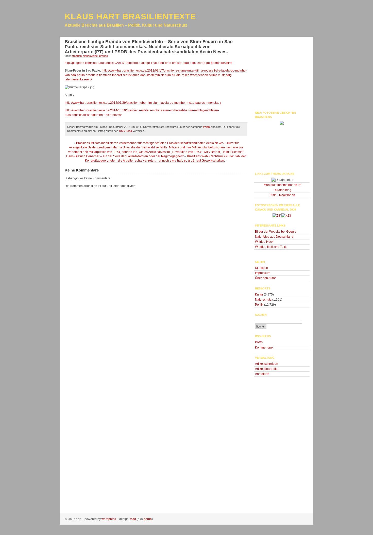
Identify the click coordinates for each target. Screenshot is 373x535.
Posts (259, 342)
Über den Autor (265, 278)
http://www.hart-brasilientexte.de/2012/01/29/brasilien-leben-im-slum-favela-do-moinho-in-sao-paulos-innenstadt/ (143, 103)
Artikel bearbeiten (267, 369)
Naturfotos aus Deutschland (274, 236)
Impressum (262, 273)
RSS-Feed (125, 130)
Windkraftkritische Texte (271, 247)
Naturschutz (263, 299)
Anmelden (262, 374)
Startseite (261, 268)
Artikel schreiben (266, 364)
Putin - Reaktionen (282, 195)
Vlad (133, 519)
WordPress (108, 519)
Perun (148, 519)
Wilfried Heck (264, 242)
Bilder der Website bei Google (275, 231)
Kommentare (264, 347)
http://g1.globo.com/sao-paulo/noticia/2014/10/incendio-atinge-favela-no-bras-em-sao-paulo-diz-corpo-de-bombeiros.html (148, 63)
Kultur (259, 294)
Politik (206, 126)
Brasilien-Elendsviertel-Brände (90, 55)
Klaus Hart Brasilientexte (130, 16)
